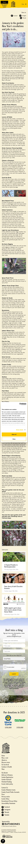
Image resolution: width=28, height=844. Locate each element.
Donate (4, 2)
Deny (14, 439)
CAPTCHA (14, 662)
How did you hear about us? (14, 655)
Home (3, 756)
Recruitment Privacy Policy (9, 801)
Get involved (5, 765)
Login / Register (4, 4)
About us (4, 760)
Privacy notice (6, 797)
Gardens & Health (7, 767)
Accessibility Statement (8, 803)
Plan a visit (5, 758)
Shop (3, 769)
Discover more (6, 762)
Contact (4, 7)
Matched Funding (7, 782)
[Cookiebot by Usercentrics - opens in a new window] (19, 404)
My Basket (4, 5)
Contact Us (5, 788)
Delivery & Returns (7, 775)
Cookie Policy (5, 799)
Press (3, 794)
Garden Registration (7, 777)
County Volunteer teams (8, 790)
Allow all (14, 434)
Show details (19, 429)
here (16, 187)
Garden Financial (6, 779)
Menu (23, 4)
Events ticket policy (7, 784)
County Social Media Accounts (10, 792)
